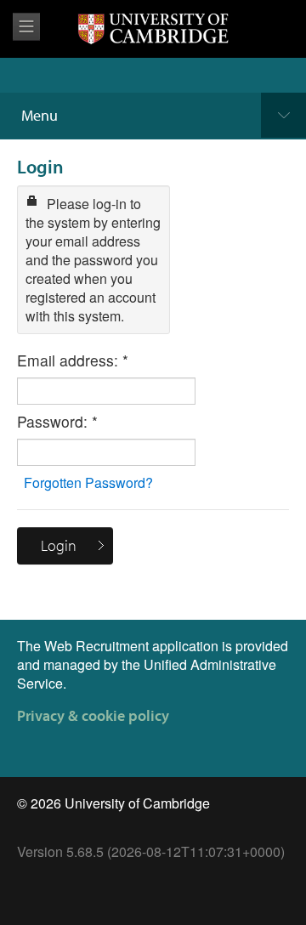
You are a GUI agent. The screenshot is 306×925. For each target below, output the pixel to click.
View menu (26, 27)
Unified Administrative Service (146, 674)
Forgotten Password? (88, 482)
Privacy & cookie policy (93, 715)
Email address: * (72, 360)
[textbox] (106, 391)
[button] (65, 546)
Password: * (57, 421)
